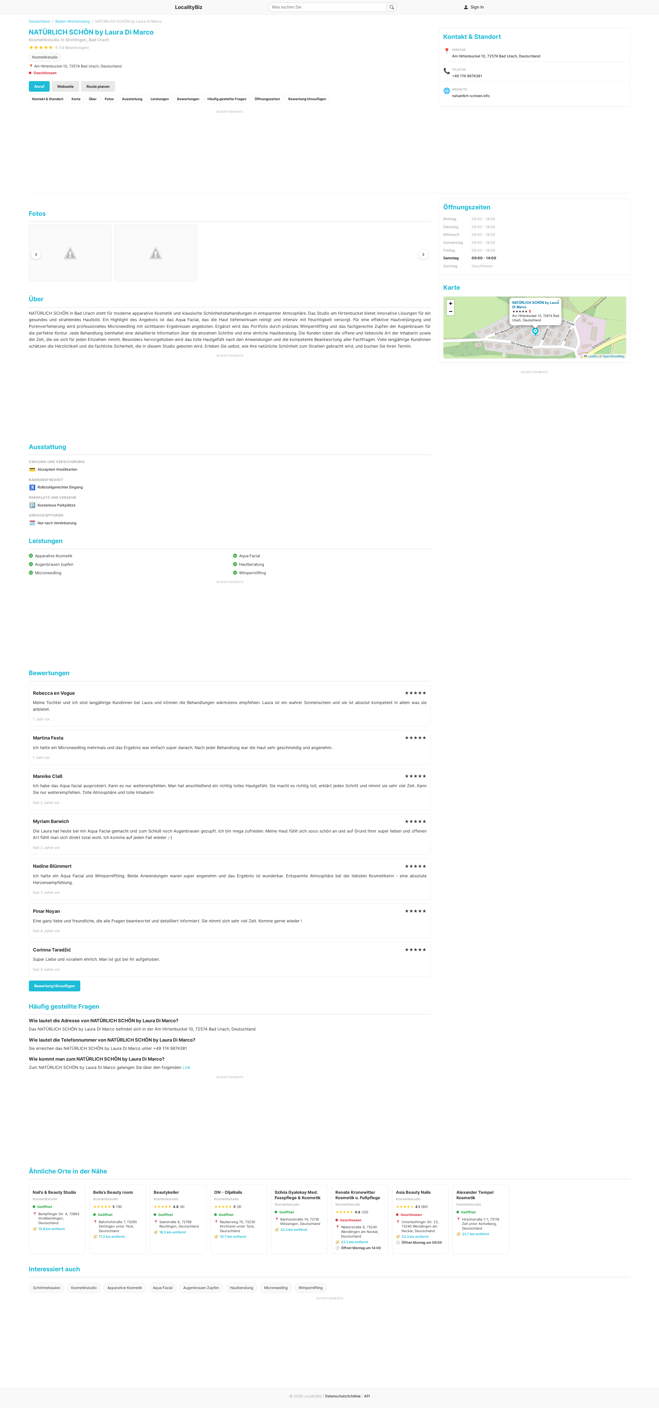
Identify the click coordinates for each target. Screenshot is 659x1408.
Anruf (39, 86)
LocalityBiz (188, 7)
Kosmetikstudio (45, 57)
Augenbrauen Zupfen (201, 1287)
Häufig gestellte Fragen (226, 99)
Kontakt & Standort (47, 99)
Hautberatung (241, 1287)
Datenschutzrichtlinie (343, 1396)
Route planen (98, 86)
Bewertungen (188, 99)
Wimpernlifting (311, 1287)
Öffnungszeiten (267, 99)
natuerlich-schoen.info (471, 95)
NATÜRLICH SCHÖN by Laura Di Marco (535, 304)
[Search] (391, 7)
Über (93, 99)
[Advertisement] (229, 150)
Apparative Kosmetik (124, 1287)
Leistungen (160, 99)
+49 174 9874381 (467, 76)
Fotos (109, 99)
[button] (536, 332)
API (367, 1396)
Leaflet (592, 356)
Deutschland (39, 21)
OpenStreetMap (614, 356)
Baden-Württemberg (72, 21)
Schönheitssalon (46, 1287)
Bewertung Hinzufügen (307, 99)
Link (186, 1067)
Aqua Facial (162, 1287)
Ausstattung (132, 99)
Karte (76, 99)
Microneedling (276, 1287)
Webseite (65, 86)
